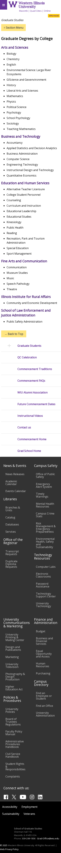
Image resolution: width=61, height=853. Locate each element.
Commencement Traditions (34, 369)
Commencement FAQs (31, 380)
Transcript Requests (12, 552)
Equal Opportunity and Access (44, 653)
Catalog (10, 517)
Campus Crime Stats (45, 515)
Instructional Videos (30, 415)
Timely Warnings (42, 495)
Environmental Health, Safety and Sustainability (45, 543)
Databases (12, 524)
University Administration (45, 714)
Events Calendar (15, 491)
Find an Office (44, 706)
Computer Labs (46, 567)
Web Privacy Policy (9, 849)
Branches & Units (12, 509)
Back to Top (13, 334)
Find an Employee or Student (44, 695)
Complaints (12, 776)
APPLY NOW (54, 16)
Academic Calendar (11, 482)
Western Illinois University (32, 5)
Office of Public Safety (45, 475)
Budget (40, 631)
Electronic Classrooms (43, 575)
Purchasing (43, 673)
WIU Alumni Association (32, 392)
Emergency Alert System (44, 485)
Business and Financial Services (44, 641)
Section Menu (13, 27)
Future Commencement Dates (36, 404)
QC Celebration (27, 357)
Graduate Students (29, 345)
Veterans (29, 814)
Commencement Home (31, 439)
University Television (11, 665)
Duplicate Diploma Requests (11, 564)
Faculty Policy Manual (13, 733)
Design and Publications (13, 648)
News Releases (14, 474)
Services (10, 532)
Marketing (12, 657)
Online (47, 10)
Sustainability (10, 814)
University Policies (11, 710)
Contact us (24, 427)
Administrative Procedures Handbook (14, 744)
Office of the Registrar (13, 541)
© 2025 (3, 845)
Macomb (23, 10)
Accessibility (9, 807)
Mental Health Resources (45, 505)
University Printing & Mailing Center (14, 637)
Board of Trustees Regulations (13, 721)
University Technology (43, 604)
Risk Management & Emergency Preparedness (46, 528)
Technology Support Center (46, 595)
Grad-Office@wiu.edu (48, 838)
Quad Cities (36, 10)
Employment (29, 807)
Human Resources (42, 665)
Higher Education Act (14, 688)
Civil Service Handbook (12, 755)
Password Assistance (42, 585)
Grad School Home (29, 451)
